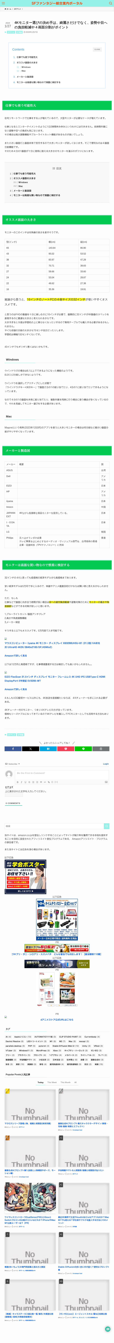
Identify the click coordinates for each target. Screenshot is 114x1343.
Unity (86, 1046)
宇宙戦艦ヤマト (28, 1060)
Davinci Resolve (15, 1041)
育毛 (43, 1064)
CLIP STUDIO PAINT (70, 1037)
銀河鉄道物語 (74, 1064)
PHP (31, 1046)
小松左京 (44, 1060)
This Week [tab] (52, 1082)
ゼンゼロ (96, 1051)
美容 (20, 1064)
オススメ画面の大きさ (27, 63)
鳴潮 (99, 1064)
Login (105, 764)
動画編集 (11, 1060)
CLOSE (97, 49)
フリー (10, 1055)
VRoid (98, 1046)
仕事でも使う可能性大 (27, 57)
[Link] (49, 782)
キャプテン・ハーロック (76, 1051)
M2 (62, 1041)
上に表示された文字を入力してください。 (26, 791)
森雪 (84, 1060)
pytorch (44, 1046)
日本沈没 (58, 1060)
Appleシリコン (22, 1037)
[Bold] (18, 782)
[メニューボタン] (3, 3)
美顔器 (31, 1064)
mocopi (84, 1041)
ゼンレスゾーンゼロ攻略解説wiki (88, 1317)
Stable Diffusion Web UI (66, 1046)
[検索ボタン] (110, 3)
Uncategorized (77, 1130)
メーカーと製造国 (25, 77)
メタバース (71, 1055)
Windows (26, 67)
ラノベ (102, 1055)
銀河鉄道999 (57, 1064)
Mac (24, 71)
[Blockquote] (41, 782)
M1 (53, 1041)
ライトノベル (88, 1055)
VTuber (11, 1051)
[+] (56, 782)
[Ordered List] (33, 782)
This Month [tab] (65, 1082)
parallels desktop (15, 1046)
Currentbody (92, 1037)
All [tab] (75, 1082)
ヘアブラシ (55, 1055)
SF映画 (19, 32)
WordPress (43, 1051)
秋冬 (9, 1064)
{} (52, 782)
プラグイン (24, 1055)
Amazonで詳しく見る (16, 656)
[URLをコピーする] (100, 748)
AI (8, 1037)
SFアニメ (11, 32)
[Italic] (21, 782)
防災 (88, 1064)
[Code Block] (45, 782)
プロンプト (40, 1055)
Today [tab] (41, 1082)
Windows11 (26, 1051)
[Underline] (25, 782)
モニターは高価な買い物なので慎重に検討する (38, 82)
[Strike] (29, 782)
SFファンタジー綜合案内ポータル (57, 3)
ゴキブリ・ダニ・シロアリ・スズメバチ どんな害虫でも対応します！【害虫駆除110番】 (57, 954)
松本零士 (72, 1060)
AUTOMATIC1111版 (45, 1037)
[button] (13, 748)
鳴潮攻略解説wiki (30, 1270)
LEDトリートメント (37, 1041)
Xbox (57, 1051)
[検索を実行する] (106, 826)
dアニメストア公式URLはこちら (57, 1020)
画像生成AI (97, 1060)
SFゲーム (21, 1226)
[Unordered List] (37, 782)
